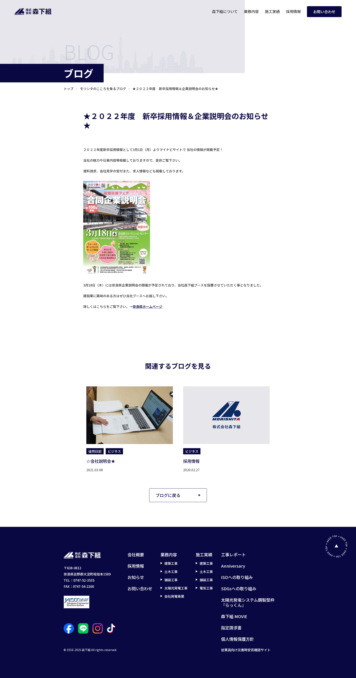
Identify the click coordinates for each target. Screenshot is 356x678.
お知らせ (136, 577)
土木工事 (171, 571)
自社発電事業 (174, 596)
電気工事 (206, 588)
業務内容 (251, 11)
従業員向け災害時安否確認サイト (246, 650)
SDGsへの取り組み (238, 588)
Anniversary (233, 565)
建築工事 (171, 563)
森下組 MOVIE (234, 616)
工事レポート (233, 554)
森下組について (225, 11)
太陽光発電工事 (175, 588)
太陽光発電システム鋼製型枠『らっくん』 (247, 602)
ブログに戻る (168, 495)
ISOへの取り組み (237, 577)
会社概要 (136, 554)
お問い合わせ (324, 11)
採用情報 (293, 11)
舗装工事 (171, 580)
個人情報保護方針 (237, 639)
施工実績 (272, 11)
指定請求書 (231, 627)
